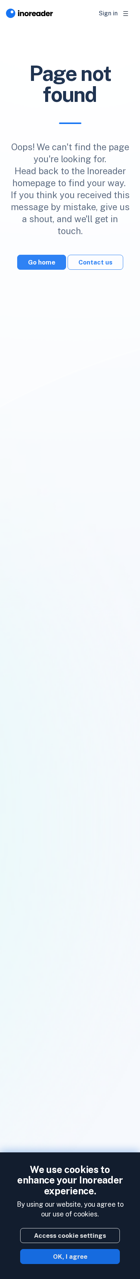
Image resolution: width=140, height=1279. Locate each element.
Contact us (95, 262)
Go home (41, 262)
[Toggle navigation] (126, 13)
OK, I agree (70, 1256)
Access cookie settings (70, 1235)
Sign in (108, 13)
